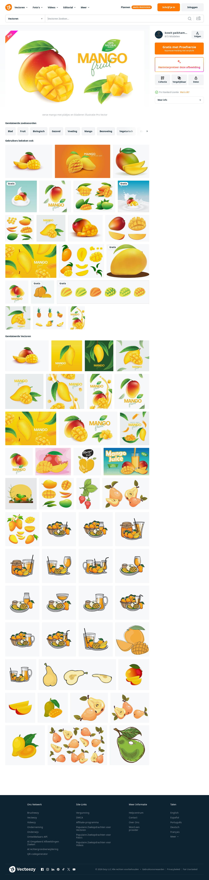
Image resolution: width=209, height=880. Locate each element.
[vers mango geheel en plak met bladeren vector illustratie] (42, 292)
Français (175, 831)
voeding (72, 131)
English (174, 812)
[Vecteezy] (8, 7)
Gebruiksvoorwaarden (153, 869)
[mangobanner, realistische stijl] (126, 461)
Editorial (68, 7)
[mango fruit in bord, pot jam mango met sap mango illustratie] (132, 529)
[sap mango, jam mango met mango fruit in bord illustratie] (22, 566)
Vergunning (82, 812)
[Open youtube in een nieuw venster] (74, 869)
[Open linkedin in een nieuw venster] (53, 869)
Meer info (162, 100)
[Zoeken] (190, 19)
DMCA (79, 817)
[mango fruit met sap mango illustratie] (22, 639)
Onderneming (35, 827)
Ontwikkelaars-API (37, 836)
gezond (56, 131)
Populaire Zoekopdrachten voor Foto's (93, 836)
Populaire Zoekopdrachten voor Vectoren (93, 828)
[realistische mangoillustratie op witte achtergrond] (128, 261)
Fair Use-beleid (190, 869)
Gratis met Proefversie (179, 48)
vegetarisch (126, 131)
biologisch (39, 131)
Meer (84, 7)
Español (174, 817)
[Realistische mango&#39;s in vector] (82, 161)
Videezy (31, 822)
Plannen (125, 7)
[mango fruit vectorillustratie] (87, 461)
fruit (23, 131)
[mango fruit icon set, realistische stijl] (127, 228)
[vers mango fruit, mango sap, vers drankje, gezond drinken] (21, 493)
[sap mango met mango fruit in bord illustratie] (59, 566)
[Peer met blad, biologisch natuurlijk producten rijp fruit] (129, 745)
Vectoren (20, 7)
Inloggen (192, 7)
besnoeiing (106, 131)
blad (10, 131)
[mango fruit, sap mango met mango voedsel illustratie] (59, 529)
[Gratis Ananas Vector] (49, 317)
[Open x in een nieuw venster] (68, 869)
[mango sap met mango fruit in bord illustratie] (96, 566)
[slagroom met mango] (21, 196)
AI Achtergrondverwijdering (42, 849)
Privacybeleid (173, 869)
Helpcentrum (136, 812)
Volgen (197, 36)
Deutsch (174, 827)
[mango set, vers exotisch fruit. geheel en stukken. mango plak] (22, 529)
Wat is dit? (184, 92)
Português (176, 822)
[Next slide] (144, 131)
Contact (133, 817)
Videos (51, 7)
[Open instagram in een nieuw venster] (47, 869)
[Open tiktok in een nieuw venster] (63, 869)
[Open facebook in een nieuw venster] (42, 869)
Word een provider (134, 828)
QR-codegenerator (37, 853)
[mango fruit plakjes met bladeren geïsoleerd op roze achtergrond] (53, 461)
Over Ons (134, 822)
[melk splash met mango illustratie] (133, 196)
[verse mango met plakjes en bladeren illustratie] (55, 196)
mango (88, 131)
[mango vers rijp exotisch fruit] (131, 161)
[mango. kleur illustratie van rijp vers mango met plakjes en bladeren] (132, 639)
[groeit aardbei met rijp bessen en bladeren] (88, 493)
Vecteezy (32, 817)
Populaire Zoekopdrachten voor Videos (93, 844)
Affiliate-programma (87, 822)
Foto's (36, 7)
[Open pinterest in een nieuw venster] (58, 869)
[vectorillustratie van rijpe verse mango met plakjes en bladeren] (28, 161)
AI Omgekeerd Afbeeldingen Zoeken (43, 843)
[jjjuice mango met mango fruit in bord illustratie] (96, 639)
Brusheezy (33, 812)
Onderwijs (33, 831)
